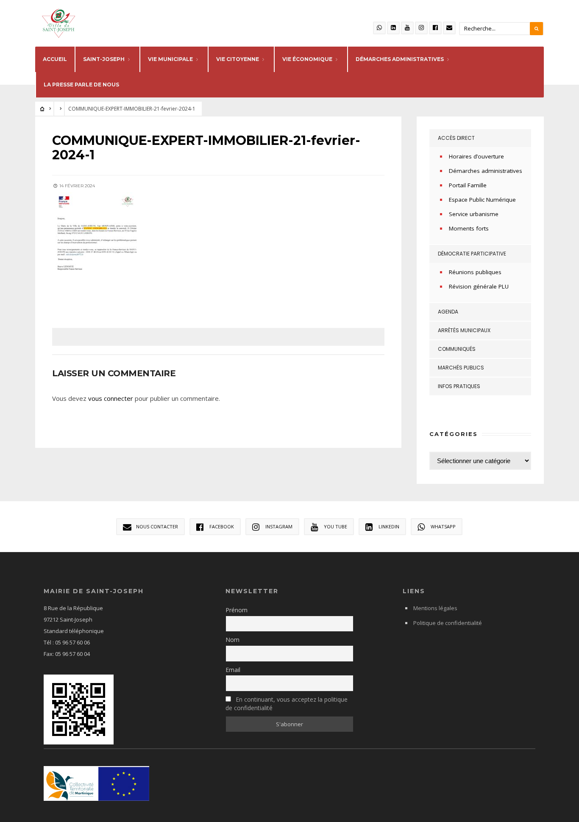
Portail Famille (468, 185)
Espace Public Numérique (482, 199)
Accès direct (456, 138)
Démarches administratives (485, 171)
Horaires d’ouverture (476, 156)
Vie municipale (170, 59)
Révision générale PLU (479, 286)
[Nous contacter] (449, 28)
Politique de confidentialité (447, 623)
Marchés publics (461, 367)
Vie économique (307, 59)
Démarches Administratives (400, 59)
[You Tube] (407, 28)
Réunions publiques (475, 272)
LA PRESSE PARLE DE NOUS (81, 84)
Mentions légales (435, 608)
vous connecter (110, 398)
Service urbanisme (473, 214)
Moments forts (469, 228)
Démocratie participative (472, 253)
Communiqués (457, 349)
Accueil (55, 59)
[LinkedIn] (393, 28)
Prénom (236, 610)
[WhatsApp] (379, 28)
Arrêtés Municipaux (464, 330)
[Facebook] (435, 28)
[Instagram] (421, 28)
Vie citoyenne (237, 59)
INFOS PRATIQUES (459, 386)
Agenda (448, 311)
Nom (232, 640)
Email (232, 670)
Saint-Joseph (104, 59)
